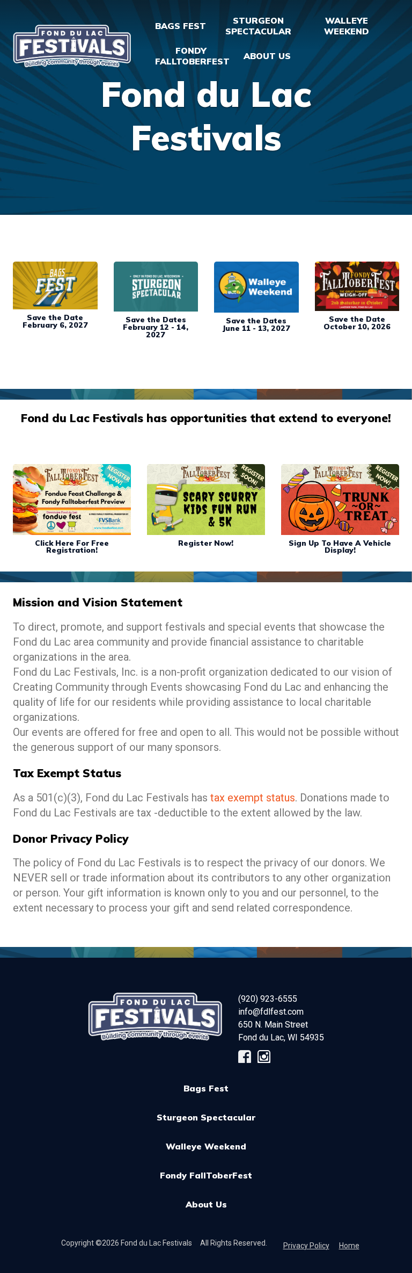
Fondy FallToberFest (206, 1175)
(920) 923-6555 (267, 999)
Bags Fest (180, 25)
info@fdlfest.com (271, 1012)
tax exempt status (252, 797)
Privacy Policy (306, 1245)
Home (349, 1245)
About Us (206, 1204)
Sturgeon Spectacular (206, 1117)
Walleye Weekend (206, 1146)
